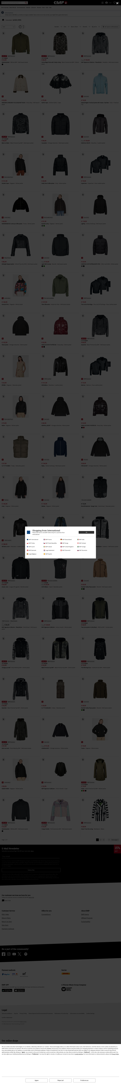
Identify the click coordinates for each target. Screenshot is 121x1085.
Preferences (84, 1080)
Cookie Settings (79, 1054)
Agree (37, 1080)
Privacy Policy (115, 1054)
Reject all (61, 1080)
